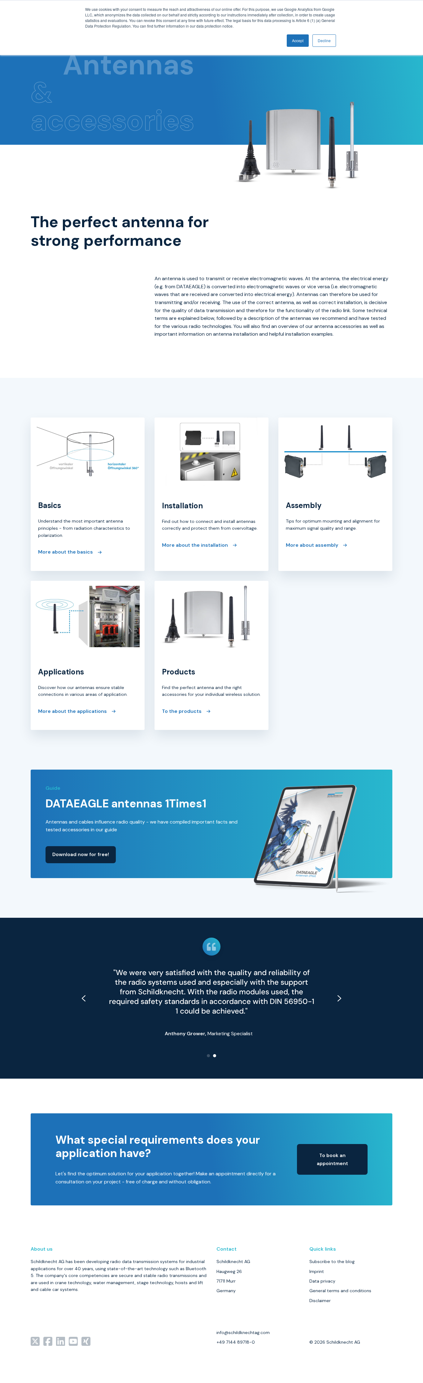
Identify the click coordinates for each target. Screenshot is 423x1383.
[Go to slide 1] (208, 1055)
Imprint (316, 1271)
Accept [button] (297, 40)
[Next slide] (339, 998)
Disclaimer (320, 1300)
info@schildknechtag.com (243, 1332)
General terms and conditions (340, 1290)
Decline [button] (324, 40)
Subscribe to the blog (332, 1261)
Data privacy (322, 1281)
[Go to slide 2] (214, 1055)
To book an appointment (332, 1159)
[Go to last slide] (83, 998)
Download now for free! (80, 854)
